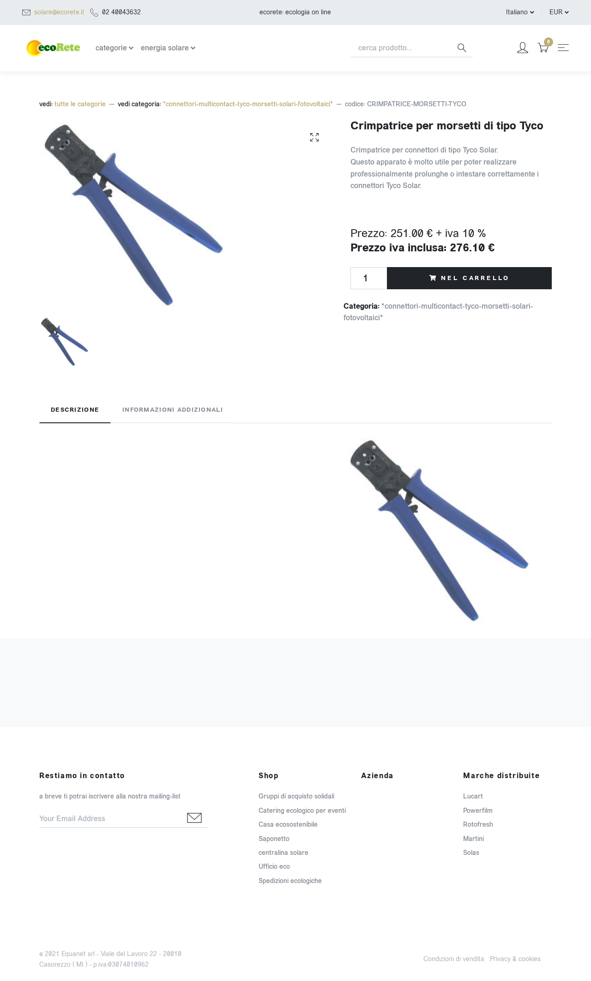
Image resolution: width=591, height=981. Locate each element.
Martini (473, 839)
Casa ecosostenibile (288, 824)
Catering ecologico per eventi (302, 810)
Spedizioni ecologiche (290, 881)
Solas (471, 852)
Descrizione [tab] (75, 410)
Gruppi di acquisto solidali (296, 796)
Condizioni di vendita (453, 959)
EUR (555, 12)
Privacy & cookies (515, 959)
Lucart (473, 796)
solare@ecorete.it (59, 12)
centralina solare (283, 852)
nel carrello (475, 278)
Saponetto (274, 839)
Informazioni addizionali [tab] (172, 410)
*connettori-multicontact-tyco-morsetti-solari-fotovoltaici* (248, 104)
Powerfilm (478, 810)
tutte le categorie (80, 104)
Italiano (517, 12)
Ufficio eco (274, 866)
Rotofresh (478, 824)
